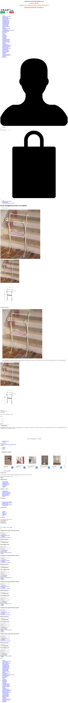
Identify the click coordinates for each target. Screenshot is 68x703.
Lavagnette (4, 34)
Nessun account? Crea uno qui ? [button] (5, 537)
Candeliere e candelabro (6, 685)
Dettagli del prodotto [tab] (5, 441)
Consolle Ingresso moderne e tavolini (8, 30)
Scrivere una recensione (6, 470)
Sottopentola (4, 38)
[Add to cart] (12, 468)
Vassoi (3, 33)
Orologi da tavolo (5, 17)
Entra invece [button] (2, 552)
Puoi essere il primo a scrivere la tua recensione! (8, 444)
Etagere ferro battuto (5, 50)
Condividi (4, 447)
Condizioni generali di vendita (7, 501)
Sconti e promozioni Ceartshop (7, 504)
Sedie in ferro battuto (5, 694)
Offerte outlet (4, 514)
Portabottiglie (4, 52)
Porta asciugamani (5, 693)
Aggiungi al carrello (4, 425)
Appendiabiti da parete (6, 484)
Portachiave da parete (5, 23)
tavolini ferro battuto (5, 44)
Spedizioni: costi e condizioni (7, 502)
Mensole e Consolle (5, 47)
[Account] (34, 125)
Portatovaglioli (4, 36)
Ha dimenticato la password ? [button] (5, 535)
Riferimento (2, 443)
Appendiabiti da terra (5, 21)
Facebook (3, 513)
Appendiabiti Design (5, 675)
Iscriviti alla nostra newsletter (5, 476)
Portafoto (3, 27)
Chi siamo (4, 511)
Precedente (2, 307)
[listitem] (8, 461)
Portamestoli (4, 37)
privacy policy (4, 512)
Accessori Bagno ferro (5, 55)
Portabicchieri (4, 35)
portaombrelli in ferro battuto (6, 45)
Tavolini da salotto (5, 24)
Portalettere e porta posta (6, 28)
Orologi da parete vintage (6, 18)
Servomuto (4, 53)
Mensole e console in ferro (6, 493)
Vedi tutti (3, 496)
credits (11, 527)
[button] (1, 462)
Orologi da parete (5, 481)
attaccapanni (4, 43)
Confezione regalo (5, 505)
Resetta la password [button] (8, 552)
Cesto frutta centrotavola (6, 39)
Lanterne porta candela (6, 41)
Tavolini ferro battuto (5, 491)
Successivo (6, 307)
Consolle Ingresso (5, 482)
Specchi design (4, 29)
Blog (3, 515)
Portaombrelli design (5, 667)
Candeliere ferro (4, 490)
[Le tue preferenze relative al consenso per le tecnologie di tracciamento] (1, 527)
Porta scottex (4, 32)
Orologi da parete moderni (6, 16)
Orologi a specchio (5, 19)
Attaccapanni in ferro (5, 494)
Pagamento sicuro (5, 503)
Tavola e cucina (4, 485)
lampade (3, 42)
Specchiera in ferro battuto (6, 54)
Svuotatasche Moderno (6, 26)
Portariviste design (5, 25)
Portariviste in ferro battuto (6, 48)
